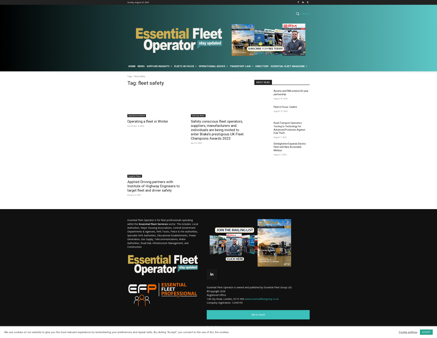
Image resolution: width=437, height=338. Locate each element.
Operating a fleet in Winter (147, 121)
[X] (308, 2)
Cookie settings (408, 332)
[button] (302, 14)
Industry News (198, 115)
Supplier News (134, 176)
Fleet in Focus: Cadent (285, 107)
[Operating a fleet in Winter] (155, 103)
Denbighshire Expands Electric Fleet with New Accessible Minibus (290, 147)
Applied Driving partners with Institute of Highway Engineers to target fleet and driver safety (153, 186)
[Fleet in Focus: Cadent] (262, 111)
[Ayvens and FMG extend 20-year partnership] (262, 95)
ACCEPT (426, 332)
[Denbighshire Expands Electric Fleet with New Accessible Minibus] (262, 148)
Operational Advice (136, 115)
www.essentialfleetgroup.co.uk (262, 299)
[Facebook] (298, 2)
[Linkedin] (303, 2)
